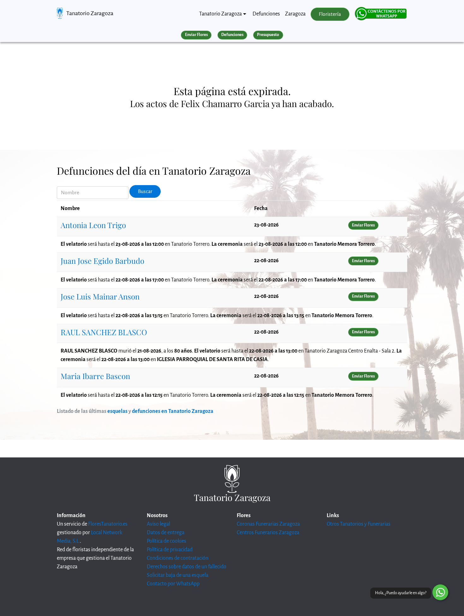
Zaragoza (295, 14)
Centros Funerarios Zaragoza (268, 532)
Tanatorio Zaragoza (89, 13)
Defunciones (266, 14)
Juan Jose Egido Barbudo (102, 261)
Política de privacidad (170, 550)
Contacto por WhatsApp (173, 584)
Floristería (330, 14)
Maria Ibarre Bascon (95, 376)
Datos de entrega (165, 532)
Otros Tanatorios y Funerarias (358, 524)
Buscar (145, 191)
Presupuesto (268, 35)
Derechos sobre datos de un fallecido (186, 567)
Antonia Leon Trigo (93, 225)
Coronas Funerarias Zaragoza (268, 524)
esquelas (117, 411)
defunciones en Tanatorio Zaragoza (172, 411)
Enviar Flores (196, 35)
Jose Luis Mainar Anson (100, 296)
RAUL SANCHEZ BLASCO (104, 332)
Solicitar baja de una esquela (177, 575)
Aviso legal (158, 524)
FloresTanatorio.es (108, 524)
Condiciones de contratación (177, 558)
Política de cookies (166, 541)
